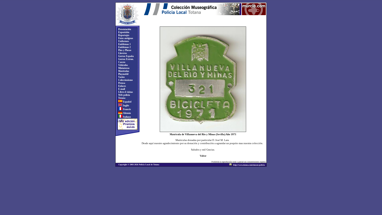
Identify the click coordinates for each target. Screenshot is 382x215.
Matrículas (123, 71)
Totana (121, 98)
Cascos (121, 62)
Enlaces (122, 86)
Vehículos (123, 65)
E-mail (121, 89)
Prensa (121, 83)
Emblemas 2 (124, 47)
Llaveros (122, 53)
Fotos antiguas (125, 38)
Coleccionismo (125, 80)
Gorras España (126, 56)
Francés (126, 109)
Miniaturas (124, 68)
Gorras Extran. (126, 59)
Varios (121, 77)
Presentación (124, 29)
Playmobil (123, 74)
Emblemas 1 (124, 44)
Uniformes (123, 41)
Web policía (124, 95)
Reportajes (123, 35)
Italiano (126, 116)
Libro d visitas (125, 92)
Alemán (126, 113)
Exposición (123, 32)
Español (126, 101)
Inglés (125, 105)
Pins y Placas (124, 50)
